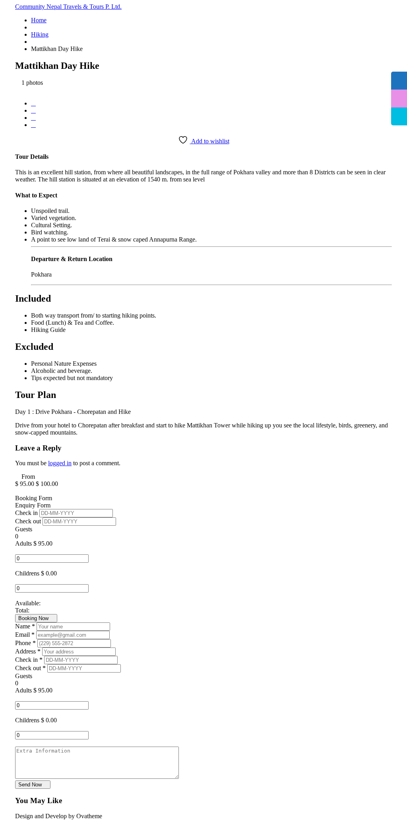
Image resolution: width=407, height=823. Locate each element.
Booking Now (34, 618)
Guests (23, 529)
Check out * (31, 668)
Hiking (39, 34)
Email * (25, 634)
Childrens (27, 573)
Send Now (30, 785)
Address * (28, 651)
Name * (26, 626)
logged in (60, 463)
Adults (23, 543)
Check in (27, 512)
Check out (29, 521)
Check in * (29, 659)
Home (39, 20)
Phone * (26, 643)
